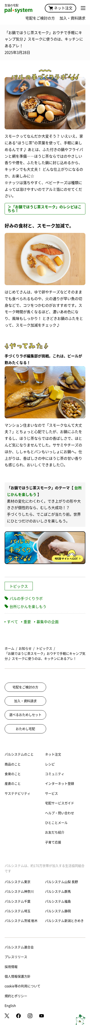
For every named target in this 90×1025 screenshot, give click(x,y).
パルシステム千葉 (17, 901)
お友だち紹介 (54, 832)
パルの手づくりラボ (26, 598)
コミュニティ (54, 774)
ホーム (9, 648)
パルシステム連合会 (19, 947)
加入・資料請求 (72, 18)
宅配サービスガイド (59, 803)
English (10, 1005)
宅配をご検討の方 (40, 18)
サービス (51, 793)
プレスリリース (16, 956)
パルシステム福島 (58, 901)
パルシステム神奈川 (19, 891)
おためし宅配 (25, 728)
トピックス (18, 586)
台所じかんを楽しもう (27, 606)
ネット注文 (63, 8)
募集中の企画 (47, 622)
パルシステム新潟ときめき (64, 920)
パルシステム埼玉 (17, 911)
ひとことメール (56, 822)
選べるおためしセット (25, 714)
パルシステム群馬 (58, 891)
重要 (27, 622)
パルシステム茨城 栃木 (21, 920)
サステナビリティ (17, 793)
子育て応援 (53, 842)
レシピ (50, 764)
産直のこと (13, 783)
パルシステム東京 (17, 881)
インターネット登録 (59, 783)
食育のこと (13, 774)
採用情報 (11, 966)
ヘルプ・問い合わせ (59, 813)
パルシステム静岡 (58, 911)
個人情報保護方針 (17, 976)
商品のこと (13, 764)
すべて (12, 622)
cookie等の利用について (22, 986)
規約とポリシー (16, 996)
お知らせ (25, 648)
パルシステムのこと (19, 754)
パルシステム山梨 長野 (61, 881)
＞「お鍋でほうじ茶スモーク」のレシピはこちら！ (44, 208)
